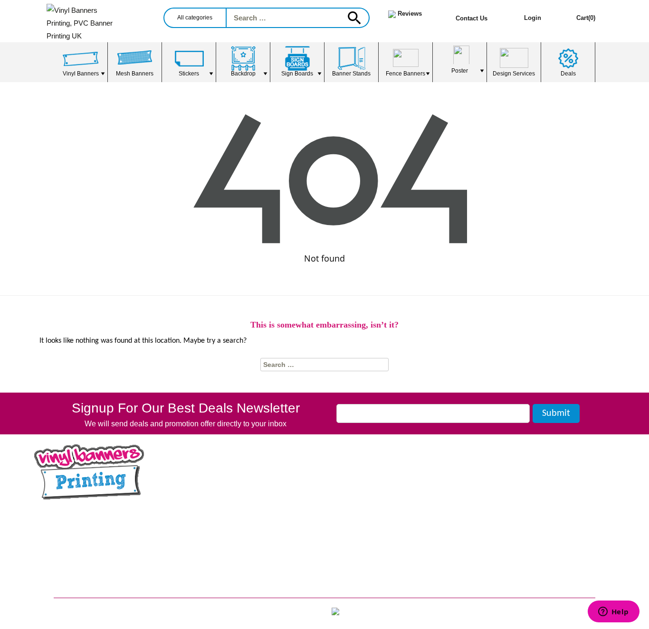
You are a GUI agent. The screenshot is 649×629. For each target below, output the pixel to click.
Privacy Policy (231, 590)
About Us (220, 483)
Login (532, 17)
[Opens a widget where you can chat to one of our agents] (613, 612)
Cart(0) (585, 18)
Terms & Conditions (240, 577)
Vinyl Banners (368, 470)
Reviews (219, 537)
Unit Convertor (369, 537)
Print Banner (76, 570)
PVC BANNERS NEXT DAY (103, 530)
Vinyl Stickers (368, 497)
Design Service (231, 550)
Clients (216, 523)
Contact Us (471, 18)
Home (214, 470)
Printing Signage (83, 557)
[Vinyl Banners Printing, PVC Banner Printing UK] (105, 21)
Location (358, 510)
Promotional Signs (86, 544)
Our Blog (220, 510)
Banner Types (368, 523)
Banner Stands (370, 483)
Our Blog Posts (83, 514)
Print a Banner (79, 583)
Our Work (221, 497)
